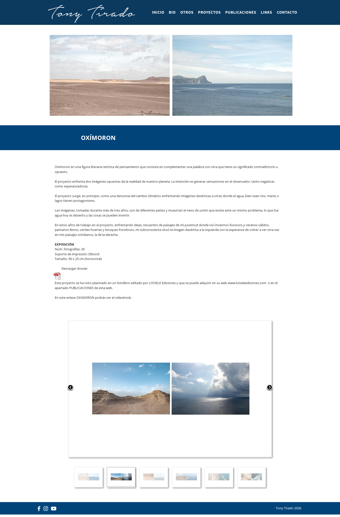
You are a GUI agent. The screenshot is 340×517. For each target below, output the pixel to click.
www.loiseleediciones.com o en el (253, 283)
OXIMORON (85, 297)
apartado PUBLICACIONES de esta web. (84, 288)
